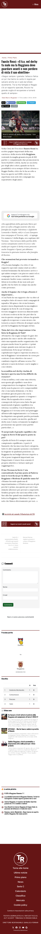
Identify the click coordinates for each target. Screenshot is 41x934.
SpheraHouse (23, 930)
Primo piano (20, 877)
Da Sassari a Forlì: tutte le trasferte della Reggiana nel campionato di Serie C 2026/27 (23, 716)
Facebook (12, 102)
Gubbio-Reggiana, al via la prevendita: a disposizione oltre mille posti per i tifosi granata (21, 743)
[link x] (13, 927)
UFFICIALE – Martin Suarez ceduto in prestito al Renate (23, 730)
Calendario (20, 891)
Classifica (4, 678)
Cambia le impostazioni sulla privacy (20, 911)
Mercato (20, 900)
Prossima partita (7, 632)
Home (4, 58)
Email (15, 106)
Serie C (20, 886)
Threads (6, 106)
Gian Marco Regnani (9, 98)
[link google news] (26, 927)
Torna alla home (20, 868)
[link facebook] (16, 927)
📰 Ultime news (6, 710)
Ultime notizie (20, 872)
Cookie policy (20, 905)
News (20, 882)
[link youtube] (23, 927)
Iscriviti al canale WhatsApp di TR (19, 514)
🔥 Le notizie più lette (8, 789)
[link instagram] (20, 927)
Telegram (32, 102)
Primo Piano (12, 58)
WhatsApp (22, 102)
